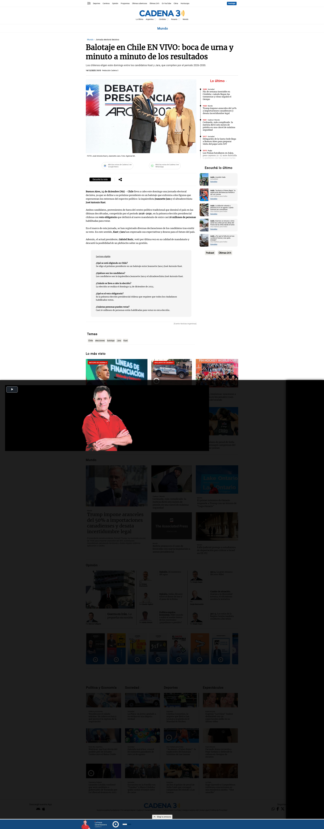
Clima (176, 3)
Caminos (106, 3)
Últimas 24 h (154, 3)
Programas (125, 3)
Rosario (174, 19)
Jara (119, 340)
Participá (231, 3)
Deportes (96, 3)
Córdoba (162, 19)
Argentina (150, 19)
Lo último (218, 81)
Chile (90, 340)
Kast (126, 340)
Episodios (213, 182)
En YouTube (166, 3)
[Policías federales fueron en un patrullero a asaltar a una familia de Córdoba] (171, 372)
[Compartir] (120, 180)
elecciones (100, 340)
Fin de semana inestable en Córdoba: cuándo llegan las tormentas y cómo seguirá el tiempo (217, 95)
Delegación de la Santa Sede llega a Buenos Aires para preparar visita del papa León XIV (219, 141)
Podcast (210, 252)
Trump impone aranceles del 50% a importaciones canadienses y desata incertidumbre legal (220, 111)
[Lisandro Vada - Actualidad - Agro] (204, 179)
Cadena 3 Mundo (214, 120)
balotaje (110, 340)
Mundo (185, 19)
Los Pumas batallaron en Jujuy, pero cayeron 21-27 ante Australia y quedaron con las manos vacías (220, 155)
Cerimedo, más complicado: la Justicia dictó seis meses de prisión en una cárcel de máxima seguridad (219, 126)
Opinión (115, 3)
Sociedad (211, 89)
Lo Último (139, 19)
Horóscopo (185, 3)
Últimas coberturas (139, 3)
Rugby (210, 151)
